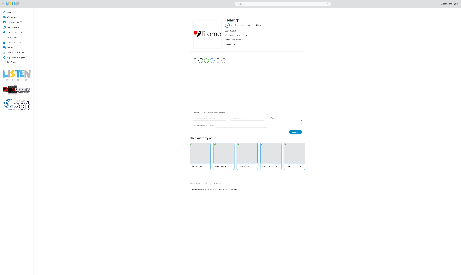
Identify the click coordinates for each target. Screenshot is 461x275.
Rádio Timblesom (293, 166)
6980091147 (231, 44)
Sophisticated (230, 31)
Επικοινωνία (234, 189)
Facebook (239, 25)
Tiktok (258, 25)
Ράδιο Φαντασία (222, 166)
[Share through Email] (223, 60)
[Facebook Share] (195, 60)
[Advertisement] (247, 85)
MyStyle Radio (197, 166)
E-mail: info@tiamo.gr (234, 39)
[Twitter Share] (200, 60)
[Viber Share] (218, 60)
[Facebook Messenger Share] (212, 60)
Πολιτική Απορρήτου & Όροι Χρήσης (203, 189)
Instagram (249, 25)
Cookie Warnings (222, 189)
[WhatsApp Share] (206, 60)
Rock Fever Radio (269, 166)
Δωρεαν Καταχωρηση (449, 4)
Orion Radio (244, 166)
